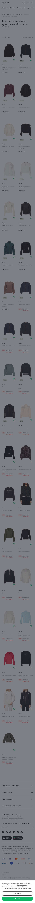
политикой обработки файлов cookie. (20, 888)
